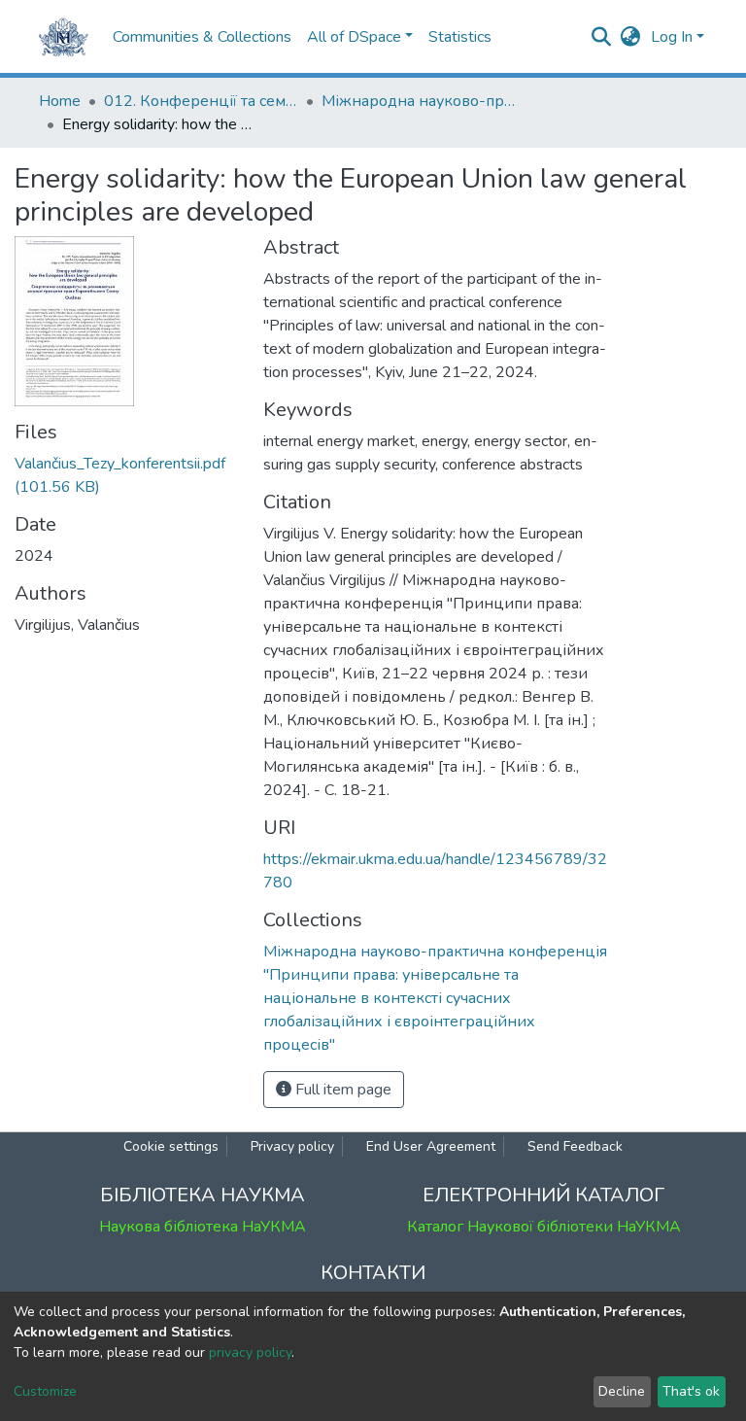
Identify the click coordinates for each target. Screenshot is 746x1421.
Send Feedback (575, 1146)
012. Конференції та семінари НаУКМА (201, 101)
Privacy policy (292, 1146)
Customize (45, 1391)
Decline (621, 1391)
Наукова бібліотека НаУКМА (202, 1226)
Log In (672, 37)
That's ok (691, 1391)
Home (60, 101)
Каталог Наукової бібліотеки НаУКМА (544, 1226)
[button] (631, 37)
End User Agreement (430, 1146)
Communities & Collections (202, 37)
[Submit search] (602, 37)
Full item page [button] (341, 1089)
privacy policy (250, 1352)
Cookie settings (171, 1146)
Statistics (460, 37)
